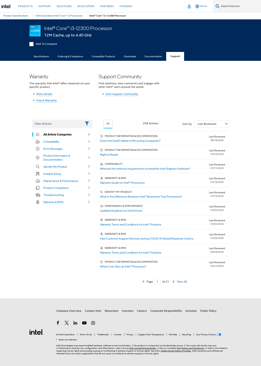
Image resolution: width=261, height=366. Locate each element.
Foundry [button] (126, 6)
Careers (142, 311)
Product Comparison (56, 188)
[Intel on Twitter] (67, 323)
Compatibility (51, 141)
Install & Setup (52, 174)
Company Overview (68, 311)
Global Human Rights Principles (176, 350)
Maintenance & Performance (60, 181)
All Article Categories (57, 134)
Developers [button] (86, 6)
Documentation (153, 56)
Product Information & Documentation (56, 157)
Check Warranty (46, 100)
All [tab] (108, 123)
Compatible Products (103, 56)
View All (182, 281)
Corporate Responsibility (166, 311)
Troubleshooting (53, 195)
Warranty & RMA (53, 202)
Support (175, 56)
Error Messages (53, 148)
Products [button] (25, 6)
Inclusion (191, 311)
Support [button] (44, 6)
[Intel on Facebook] (58, 323)
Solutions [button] (64, 6)
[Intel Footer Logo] (36, 332)
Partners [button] (107, 6)
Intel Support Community (122, 94)
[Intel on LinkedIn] (75, 323)
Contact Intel (93, 311)
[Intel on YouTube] (84, 323)
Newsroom (111, 311)
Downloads (130, 56)
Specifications (41, 56)
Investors (128, 311)
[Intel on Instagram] (93, 323)
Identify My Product (55, 166)
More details (44, 94)
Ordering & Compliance (70, 56)
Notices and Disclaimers (192, 348)
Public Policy (208, 311)
